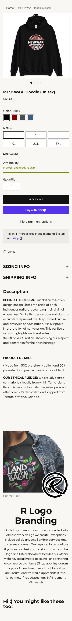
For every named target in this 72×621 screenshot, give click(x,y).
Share (11, 251)
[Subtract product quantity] (6, 186)
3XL (58, 144)
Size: (7, 128)
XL (14, 144)
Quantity (9, 179)
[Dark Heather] (22, 117)
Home (10, 7)
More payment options (36, 221)
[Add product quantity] (17, 186)
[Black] (6, 117)
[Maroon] (14, 117)
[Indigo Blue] (30, 117)
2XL (36, 144)
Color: (11, 111)
